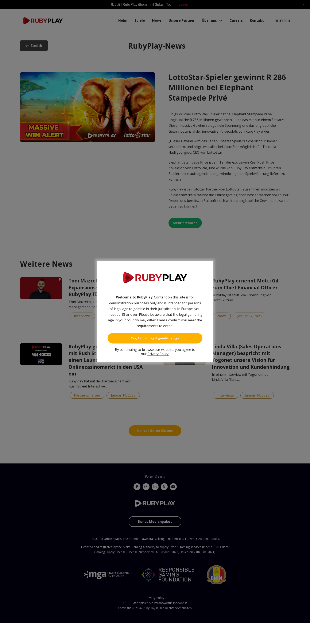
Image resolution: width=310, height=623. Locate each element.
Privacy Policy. (158, 353)
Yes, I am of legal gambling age (155, 338)
